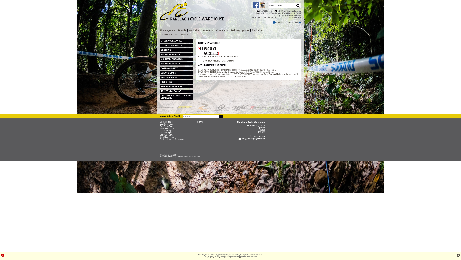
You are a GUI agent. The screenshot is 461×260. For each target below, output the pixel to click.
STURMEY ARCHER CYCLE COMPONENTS (218, 57)
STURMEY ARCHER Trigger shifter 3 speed (217, 70)
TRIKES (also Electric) (171, 91)
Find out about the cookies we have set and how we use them (230, 258)
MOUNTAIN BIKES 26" (171, 55)
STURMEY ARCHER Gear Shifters (218, 61)
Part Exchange (181, 34)
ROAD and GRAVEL (170, 68)
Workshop (194, 30)
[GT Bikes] (185, 107)
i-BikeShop (172, 157)
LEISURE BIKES (168, 73)
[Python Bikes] (295, 107)
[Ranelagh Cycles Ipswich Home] (194, 22)
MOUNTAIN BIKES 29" (171, 64)
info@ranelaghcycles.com (289, 11)
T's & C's (257, 30)
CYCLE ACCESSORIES (171, 41)
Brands (182, 30)
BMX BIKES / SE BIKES (171, 87)
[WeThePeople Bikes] (276, 107)
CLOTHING (166, 50)
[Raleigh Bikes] (258, 107)
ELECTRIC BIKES (169, 77)
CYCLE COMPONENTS (171, 45)
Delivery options (240, 30)
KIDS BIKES (166, 82)
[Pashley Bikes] (240, 107)
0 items (279, 23)
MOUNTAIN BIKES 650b (172, 59)
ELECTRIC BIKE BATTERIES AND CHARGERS (176, 97)
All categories (167, 30)
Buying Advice (166, 34)
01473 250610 (265, 11)
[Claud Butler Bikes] (221, 107)
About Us (208, 30)
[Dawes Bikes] (203, 107)
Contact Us (222, 30)
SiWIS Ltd (196, 157)
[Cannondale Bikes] (166, 107)
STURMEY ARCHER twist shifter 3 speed (216, 72)
